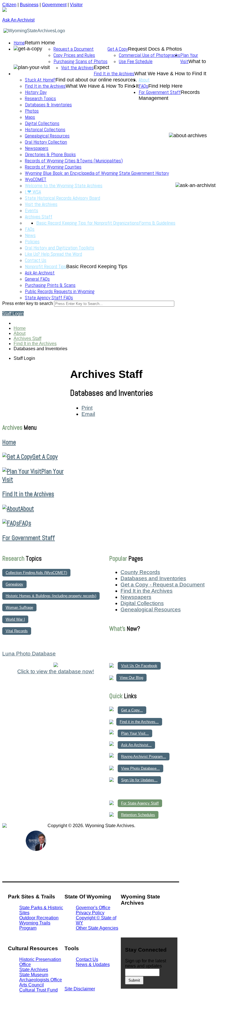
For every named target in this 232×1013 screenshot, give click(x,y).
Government (54, 4)
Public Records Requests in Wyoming (59, 291)
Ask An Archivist (40, 273)
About (144, 80)
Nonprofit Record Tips (45, 266)
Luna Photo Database (29, 654)
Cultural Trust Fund (38, 990)
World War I (15, 619)
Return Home (40, 43)
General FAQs (37, 279)
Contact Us (35, 260)
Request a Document (73, 49)
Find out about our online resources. (96, 80)
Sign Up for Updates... (139, 780)
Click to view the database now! (55, 671)
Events (31, 210)
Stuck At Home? (40, 80)
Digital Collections (42, 123)
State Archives (33, 969)
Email (88, 414)
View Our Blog (131, 678)
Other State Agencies (97, 928)
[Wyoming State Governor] (36, 849)
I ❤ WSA (33, 192)
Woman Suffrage (19, 607)
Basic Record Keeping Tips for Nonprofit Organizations (87, 223)
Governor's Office (93, 907)
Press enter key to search (27, 303)
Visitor (76, 4)
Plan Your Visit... (135, 733)
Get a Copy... (132, 710)
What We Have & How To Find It (102, 86)
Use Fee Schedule (135, 61)
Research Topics (40, 98)
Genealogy (14, 584)
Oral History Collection (46, 142)
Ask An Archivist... (136, 745)
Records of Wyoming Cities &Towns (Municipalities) (74, 161)
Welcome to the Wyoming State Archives (63, 185)
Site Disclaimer (80, 988)
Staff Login (13, 313)
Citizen (9, 4)
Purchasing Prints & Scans (50, 285)
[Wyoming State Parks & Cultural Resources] (13, 850)
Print (87, 408)
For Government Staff (160, 92)
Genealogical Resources (47, 136)
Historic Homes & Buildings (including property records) (51, 596)
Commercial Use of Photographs (149, 55)
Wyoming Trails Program (34, 925)
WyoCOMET (35, 179)
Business (29, 4)
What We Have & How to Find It (170, 73)
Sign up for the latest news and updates (145, 963)
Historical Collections (45, 129)
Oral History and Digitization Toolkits (59, 248)
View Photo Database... (140, 768)
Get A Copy (118, 49)
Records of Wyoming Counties (53, 167)
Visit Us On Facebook (139, 666)
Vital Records (17, 631)
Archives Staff (38, 217)
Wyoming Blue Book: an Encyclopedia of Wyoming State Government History (97, 173)
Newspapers (36, 148)
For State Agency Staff (140, 803)
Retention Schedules (138, 815)
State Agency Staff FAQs (49, 297)
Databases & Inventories (48, 105)
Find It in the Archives (114, 73)
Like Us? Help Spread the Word (53, 254)
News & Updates (93, 964)
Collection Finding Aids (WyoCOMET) (36, 573)
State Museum (33, 974)
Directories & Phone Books (50, 154)
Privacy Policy (90, 912)
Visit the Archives (77, 67)
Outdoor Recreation (39, 917)
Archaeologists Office (40, 979)
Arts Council (31, 984)
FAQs (30, 229)
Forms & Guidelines (157, 223)
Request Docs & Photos (155, 49)
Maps (30, 117)
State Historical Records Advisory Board (62, 198)
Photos (32, 111)
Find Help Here (165, 86)
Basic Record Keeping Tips (96, 266)
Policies (32, 241)
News (30, 235)
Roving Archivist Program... (143, 756)
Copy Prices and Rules (74, 55)
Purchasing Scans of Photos (80, 61)
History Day (36, 92)
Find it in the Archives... (139, 722)
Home (19, 43)
